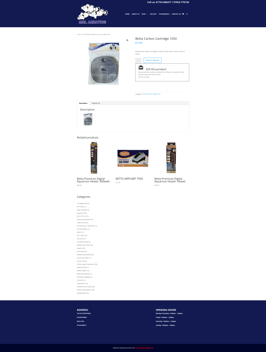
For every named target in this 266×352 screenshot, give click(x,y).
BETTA (158, 94)
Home (127, 14)
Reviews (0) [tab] (96, 103)
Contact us (176, 14)
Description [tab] (83, 103)
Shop (144, 14)
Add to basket (152, 60)
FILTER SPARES (86, 34)
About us (135, 14)
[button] (127, 40)
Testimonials (164, 14)
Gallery (153, 14)
